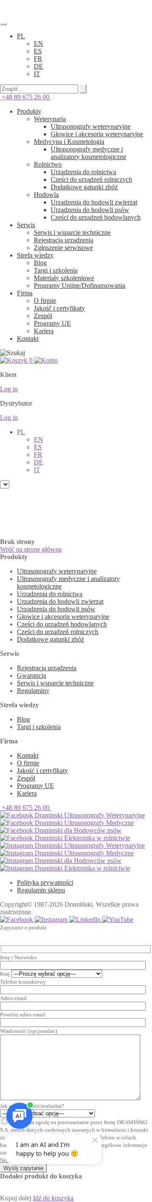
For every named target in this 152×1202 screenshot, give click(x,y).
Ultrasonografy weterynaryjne (90, 126)
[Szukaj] (83, 89)
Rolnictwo (48, 164)
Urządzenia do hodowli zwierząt (94, 202)
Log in (9, 389)
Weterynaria (50, 118)
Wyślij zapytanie (23, 1168)
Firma (25, 293)
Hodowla (46, 194)
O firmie (45, 300)
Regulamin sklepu (41, 890)
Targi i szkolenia (56, 270)
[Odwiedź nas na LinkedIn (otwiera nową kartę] (85, 919)
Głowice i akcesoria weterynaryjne (97, 134)
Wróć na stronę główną (31, 549)
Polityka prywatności (45, 882)
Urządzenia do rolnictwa (83, 171)
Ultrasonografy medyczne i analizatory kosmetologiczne (88, 153)
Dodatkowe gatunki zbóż (84, 187)
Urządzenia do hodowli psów (90, 209)
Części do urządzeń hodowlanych (96, 217)
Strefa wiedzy (35, 255)
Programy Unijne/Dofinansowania (79, 285)
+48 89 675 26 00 (25, 97)
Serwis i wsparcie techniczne (72, 232)
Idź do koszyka (53, 1198)
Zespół (43, 315)
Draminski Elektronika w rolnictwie (81, 837)
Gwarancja (31, 675)
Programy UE (52, 323)
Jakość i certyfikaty (59, 308)
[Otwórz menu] (3, 24)
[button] (21, 36)
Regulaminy (33, 690)
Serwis (26, 224)
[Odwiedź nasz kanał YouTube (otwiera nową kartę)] (117, 919)
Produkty (29, 111)
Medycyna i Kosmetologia (69, 141)
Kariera (44, 330)
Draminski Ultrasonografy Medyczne (83, 822)
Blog (40, 262)
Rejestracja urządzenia (63, 240)
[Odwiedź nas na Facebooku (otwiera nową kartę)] (17, 919)
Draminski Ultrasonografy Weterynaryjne (89, 815)
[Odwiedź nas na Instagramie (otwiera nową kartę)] (52, 919)
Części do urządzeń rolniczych (91, 179)
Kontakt (27, 338)
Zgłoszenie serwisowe (63, 247)
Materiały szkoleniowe (64, 277)
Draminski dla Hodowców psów (77, 830)
